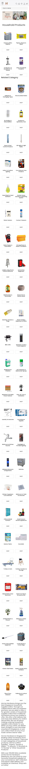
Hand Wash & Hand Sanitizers (7, 196)
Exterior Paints (8, 544)
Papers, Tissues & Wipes (21, 43)
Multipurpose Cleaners (8, 370)
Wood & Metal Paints (21, 95)
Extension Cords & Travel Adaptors (21, 345)
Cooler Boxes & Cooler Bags (21, 644)
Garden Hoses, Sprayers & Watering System (21, 196)
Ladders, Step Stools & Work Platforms (8, 270)
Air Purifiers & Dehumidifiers (8, 121)
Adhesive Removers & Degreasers (7, 470)
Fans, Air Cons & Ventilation (21, 395)
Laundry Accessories (8, 419)
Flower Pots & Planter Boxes (21, 295)
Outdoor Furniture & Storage (21, 569)
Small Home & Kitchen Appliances (21, 519)
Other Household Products (21, 68)
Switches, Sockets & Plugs (7, 320)
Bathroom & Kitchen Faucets (8, 445)
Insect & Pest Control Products (8, 146)
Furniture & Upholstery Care (21, 121)
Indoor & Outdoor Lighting (8, 171)
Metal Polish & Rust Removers (7, 594)
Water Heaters (8, 220)
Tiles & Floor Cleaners (7, 694)
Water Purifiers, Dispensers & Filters (21, 320)
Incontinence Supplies (21, 420)
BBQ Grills (8, 345)
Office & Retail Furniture (8, 519)
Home (9, 8)
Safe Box (21, 469)
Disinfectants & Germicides (8, 295)
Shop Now (7, 50)
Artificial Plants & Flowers (8, 619)
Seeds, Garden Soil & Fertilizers (21, 669)
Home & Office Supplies (8, 43)
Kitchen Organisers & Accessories (7, 494)
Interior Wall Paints (8, 668)
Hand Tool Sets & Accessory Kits (21, 594)
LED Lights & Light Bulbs (21, 146)
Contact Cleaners (21, 220)
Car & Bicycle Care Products (21, 171)
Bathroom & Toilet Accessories (21, 494)
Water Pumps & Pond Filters (7, 245)
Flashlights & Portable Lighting (21, 445)
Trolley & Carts (8, 569)
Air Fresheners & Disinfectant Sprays (21, 370)
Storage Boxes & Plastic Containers (21, 245)
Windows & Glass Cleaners (21, 619)
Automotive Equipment (21, 270)
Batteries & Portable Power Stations (8, 395)
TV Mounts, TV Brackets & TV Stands (8, 69)
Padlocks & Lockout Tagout (21, 694)
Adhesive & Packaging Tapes (8, 96)
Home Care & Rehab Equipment (8, 644)
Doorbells (21, 544)
